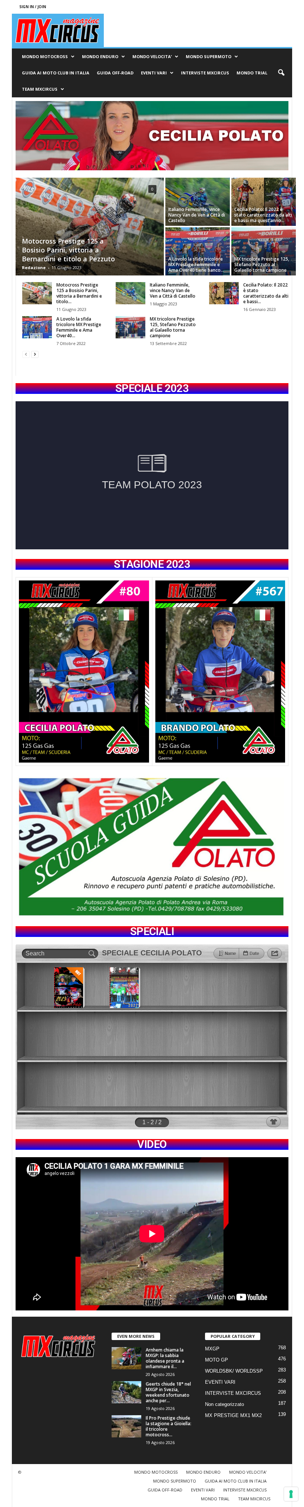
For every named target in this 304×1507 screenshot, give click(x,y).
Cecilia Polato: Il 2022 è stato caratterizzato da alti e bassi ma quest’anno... (263, 215)
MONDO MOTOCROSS (45, 56)
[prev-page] (26, 354)
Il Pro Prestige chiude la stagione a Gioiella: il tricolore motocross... (168, 1426)
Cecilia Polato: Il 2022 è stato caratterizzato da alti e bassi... (265, 293)
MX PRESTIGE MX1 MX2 (233, 1415)
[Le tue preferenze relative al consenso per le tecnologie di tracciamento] (291, 1494)
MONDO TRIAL (252, 73)
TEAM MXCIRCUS (39, 89)
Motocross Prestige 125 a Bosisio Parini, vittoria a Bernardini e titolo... (79, 293)
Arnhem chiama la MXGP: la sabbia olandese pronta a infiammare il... (165, 1358)
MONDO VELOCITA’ (152, 56)
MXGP (212, 1349)
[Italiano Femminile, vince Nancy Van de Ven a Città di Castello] (197, 202)
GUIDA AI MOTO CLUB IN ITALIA (55, 73)
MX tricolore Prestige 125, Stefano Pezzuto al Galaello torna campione (261, 264)
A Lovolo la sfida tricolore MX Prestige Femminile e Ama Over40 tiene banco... (196, 264)
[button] (281, 73)
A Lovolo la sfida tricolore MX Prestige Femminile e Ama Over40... (78, 327)
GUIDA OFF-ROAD (115, 73)
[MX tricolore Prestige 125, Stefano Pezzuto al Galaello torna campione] (263, 251)
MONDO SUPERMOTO (208, 56)
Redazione (34, 267)
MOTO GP (216, 1360)
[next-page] (35, 354)
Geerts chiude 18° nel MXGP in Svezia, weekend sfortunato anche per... (168, 1392)
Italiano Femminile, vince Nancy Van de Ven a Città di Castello (196, 215)
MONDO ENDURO (100, 56)
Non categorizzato (224, 1404)
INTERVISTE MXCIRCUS (205, 73)
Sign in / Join (32, 6)
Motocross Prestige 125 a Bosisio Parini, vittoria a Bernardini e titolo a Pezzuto (68, 250)
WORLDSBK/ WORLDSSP (234, 1371)
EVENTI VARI (154, 73)
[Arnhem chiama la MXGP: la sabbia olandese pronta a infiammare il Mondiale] (126, 1358)
